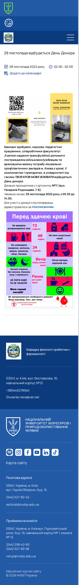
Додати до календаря (25, 73)
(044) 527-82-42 (17, 497)
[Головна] (8, 8)
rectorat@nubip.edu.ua (22, 504)
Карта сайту (16, 463)
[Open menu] (70, 37)
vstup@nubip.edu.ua (21, 556)
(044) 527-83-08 (17, 549)
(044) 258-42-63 (17, 544)
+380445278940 (17, 390)
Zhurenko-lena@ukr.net (22, 397)
